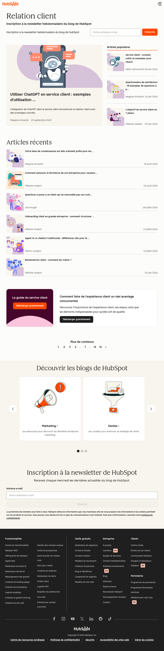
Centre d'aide (137, 545)
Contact (106, 602)
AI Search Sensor (82, 556)
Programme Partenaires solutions (142, 590)
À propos (107, 545)
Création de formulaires (16, 587)
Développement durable (114, 597)
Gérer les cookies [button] (144, 640)
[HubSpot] (82, 629)
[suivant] (151, 409)
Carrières (110, 550)
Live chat (41, 597)
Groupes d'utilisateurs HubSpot (141, 563)
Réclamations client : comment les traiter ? (48, 260)
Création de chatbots (47, 571)
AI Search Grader (83, 550)
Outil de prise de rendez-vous (48, 558)
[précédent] (13, 409)
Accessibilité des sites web (114, 640)
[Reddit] (100, 619)
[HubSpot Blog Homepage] (11, 3)
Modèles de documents (85, 561)
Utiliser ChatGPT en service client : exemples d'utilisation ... (50, 97)
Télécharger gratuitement (30, 305)
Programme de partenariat (143, 582)
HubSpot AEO (11, 550)
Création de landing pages (17, 582)
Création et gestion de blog (17, 598)
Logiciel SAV (43, 586)
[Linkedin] (91, 619)
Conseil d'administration (114, 561)
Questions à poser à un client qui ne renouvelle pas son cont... (58, 194)
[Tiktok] (110, 619)
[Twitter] (82, 619)
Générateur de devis (46, 576)
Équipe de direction (112, 556)
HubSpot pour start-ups (142, 599)
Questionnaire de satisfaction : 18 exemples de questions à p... (141, 86)
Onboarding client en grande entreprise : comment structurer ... (59, 216)
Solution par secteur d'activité (46, 604)
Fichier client (43, 581)
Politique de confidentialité (65, 640)
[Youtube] (73, 619)
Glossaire (107, 581)
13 (95, 347)
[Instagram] (63, 619)
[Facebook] (54, 619)
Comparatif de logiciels (86, 577)
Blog (105, 576)
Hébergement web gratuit (17, 577)
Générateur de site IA (15, 571)
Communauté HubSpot (141, 556)
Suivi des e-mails (45, 565)
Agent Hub (10, 561)
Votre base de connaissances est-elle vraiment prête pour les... (59, 151)
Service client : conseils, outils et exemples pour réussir (138, 58)
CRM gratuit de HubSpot (16, 556)
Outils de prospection (47, 550)
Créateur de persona (84, 566)
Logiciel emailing (13, 592)
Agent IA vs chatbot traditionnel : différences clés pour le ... (57, 238)
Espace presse (109, 586)
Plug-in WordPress (83, 571)
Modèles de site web (84, 582)
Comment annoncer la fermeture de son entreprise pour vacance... (61, 173)
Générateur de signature (86, 545)
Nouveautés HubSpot (113, 592)
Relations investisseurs (113, 568)
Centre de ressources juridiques (27, 640)
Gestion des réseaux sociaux (50, 545)
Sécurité (90, 640)
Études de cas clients (140, 550)
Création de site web (14, 603)
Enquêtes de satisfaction (48, 592)
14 (100, 347)
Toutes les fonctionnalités (17, 545)
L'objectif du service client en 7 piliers (141, 111)
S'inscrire (82, 504)
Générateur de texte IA (15, 566)
